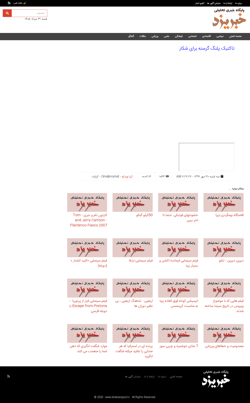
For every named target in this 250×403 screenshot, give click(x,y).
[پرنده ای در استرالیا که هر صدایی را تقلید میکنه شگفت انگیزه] (133, 333)
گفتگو (131, 36)
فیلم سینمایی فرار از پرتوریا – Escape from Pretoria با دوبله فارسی (88, 306)
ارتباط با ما (227, 3)
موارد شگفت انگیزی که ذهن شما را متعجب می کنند (88, 349)
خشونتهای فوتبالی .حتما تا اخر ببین (180, 218)
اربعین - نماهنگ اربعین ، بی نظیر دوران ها (134, 303)
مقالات (142, 36)
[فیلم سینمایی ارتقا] (133, 248)
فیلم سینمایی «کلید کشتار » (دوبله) (89, 263)
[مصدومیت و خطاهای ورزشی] (224, 333)
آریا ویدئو (127, 176)
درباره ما (238, 3)
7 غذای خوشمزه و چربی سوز (179, 346)
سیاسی (220, 36)
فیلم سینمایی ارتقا (141, 260)
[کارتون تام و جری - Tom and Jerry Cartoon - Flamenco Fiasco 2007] (87, 202)
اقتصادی (206, 36)
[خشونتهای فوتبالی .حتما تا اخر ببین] (178, 202)
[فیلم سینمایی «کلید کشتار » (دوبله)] (87, 248)
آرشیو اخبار (199, 3)
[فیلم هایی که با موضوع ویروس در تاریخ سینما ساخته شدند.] (224, 288)
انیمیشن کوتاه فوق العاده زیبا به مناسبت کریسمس (179, 303)
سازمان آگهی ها (214, 3)
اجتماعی (192, 36)
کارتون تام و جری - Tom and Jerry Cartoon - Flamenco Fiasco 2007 (88, 220)
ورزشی (155, 36)
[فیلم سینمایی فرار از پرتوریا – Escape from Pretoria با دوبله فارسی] (87, 288)
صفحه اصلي (176, 377)
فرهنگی (179, 36)
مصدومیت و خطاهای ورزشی (224, 346)
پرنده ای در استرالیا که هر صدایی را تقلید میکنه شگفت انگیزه (134, 351)
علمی (166, 36)
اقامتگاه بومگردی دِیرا (230, 215)
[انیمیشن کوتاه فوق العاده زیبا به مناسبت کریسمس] (178, 288)
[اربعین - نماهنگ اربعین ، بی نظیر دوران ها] (133, 288)
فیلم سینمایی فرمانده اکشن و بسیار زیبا (178, 263)
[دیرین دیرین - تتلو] (224, 248)
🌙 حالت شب (19, 3)
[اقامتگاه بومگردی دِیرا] (224, 202)
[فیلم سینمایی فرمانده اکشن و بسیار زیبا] (178, 248)
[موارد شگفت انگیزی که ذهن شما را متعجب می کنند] (87, 333)
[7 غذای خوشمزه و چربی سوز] (178, 333)
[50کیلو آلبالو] (133, 202)
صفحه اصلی (235, 36)
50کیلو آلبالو (144, 215)
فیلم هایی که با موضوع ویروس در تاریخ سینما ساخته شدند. (224, 306)
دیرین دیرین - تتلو (231, 260)
